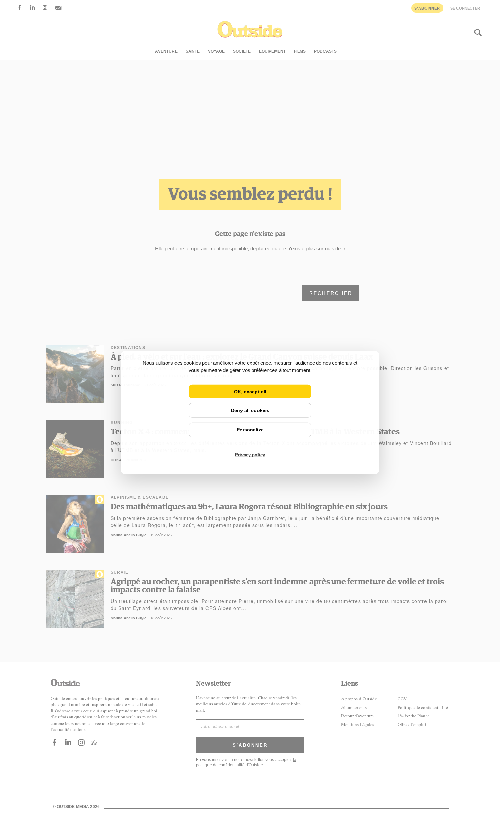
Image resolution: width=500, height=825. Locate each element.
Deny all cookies (250, 410)
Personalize (250, 429)
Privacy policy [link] (250, 454)
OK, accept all (250, 391)
